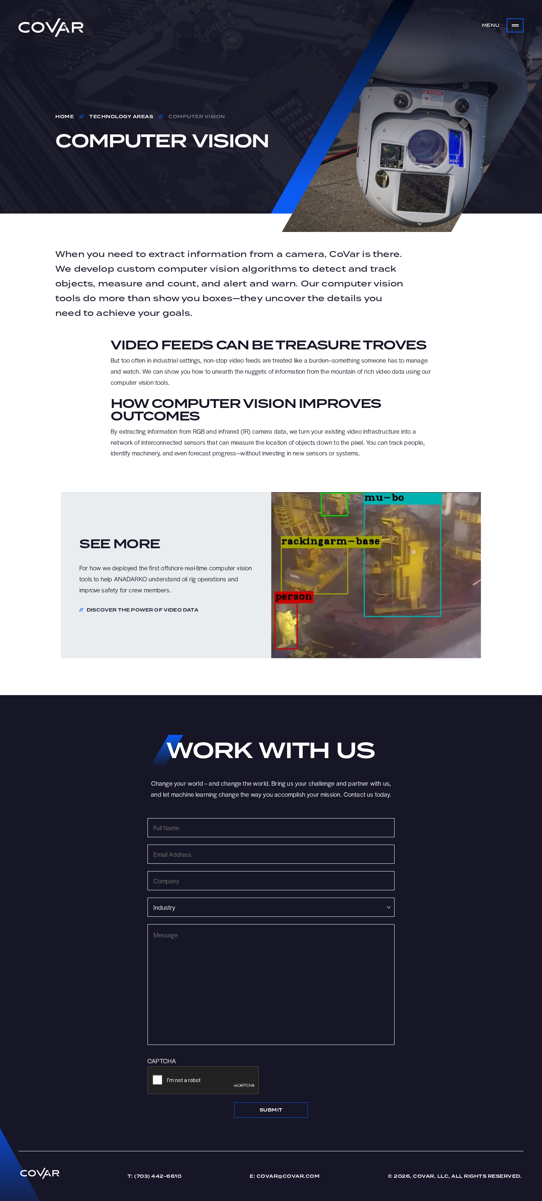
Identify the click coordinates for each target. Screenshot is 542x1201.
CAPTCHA (161, 1060)
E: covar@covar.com (285, 1176)
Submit (271, 1110)
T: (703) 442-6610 (155, 1176)
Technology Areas (121, 116)
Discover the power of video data (142, 610)
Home (64, 116)
